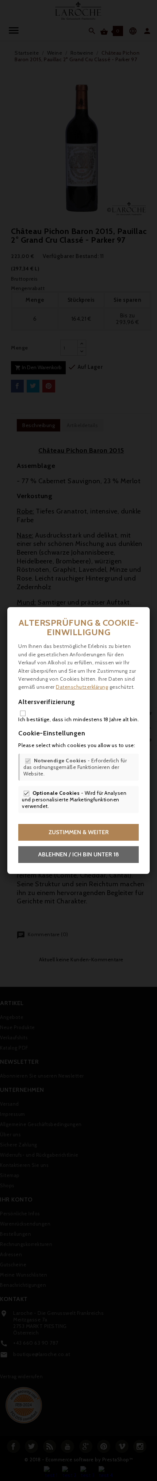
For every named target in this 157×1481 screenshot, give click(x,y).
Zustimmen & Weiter (79, 832)
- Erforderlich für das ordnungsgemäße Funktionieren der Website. (75, 767)
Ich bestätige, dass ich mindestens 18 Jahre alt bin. (78, 719)
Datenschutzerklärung (82, 687)
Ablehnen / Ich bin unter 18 (78, 854)
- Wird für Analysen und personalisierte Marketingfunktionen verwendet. (74, 799)
